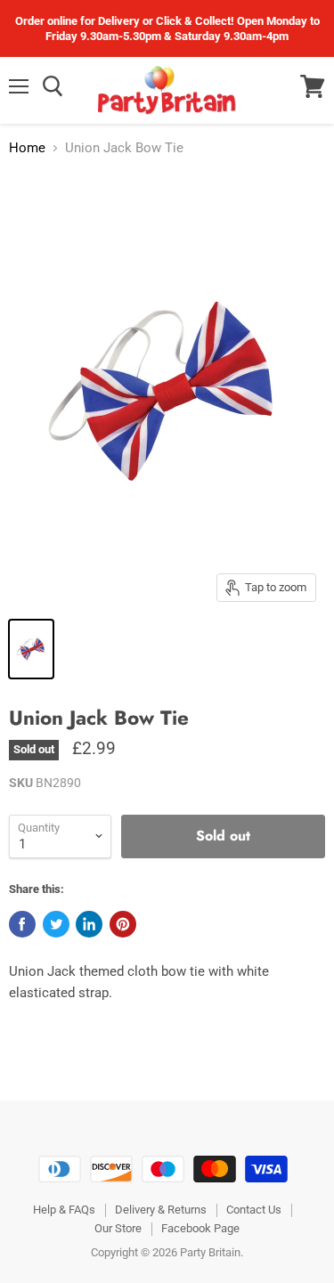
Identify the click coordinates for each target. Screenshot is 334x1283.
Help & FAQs (64, 1209)
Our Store (118, 1228)
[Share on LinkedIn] (89, 924)
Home (27, 148)
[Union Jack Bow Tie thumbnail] (31, 649)
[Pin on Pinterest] (123, 924)
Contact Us (253, 1209)
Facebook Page (200, 1228)
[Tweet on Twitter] (56, 924)
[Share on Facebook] (22, 924)
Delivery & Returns (161, 1209)
